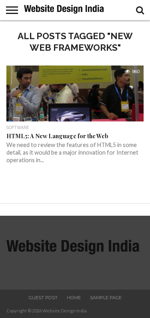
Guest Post (43, 297)
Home (74, 297)
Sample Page (106, 297)
